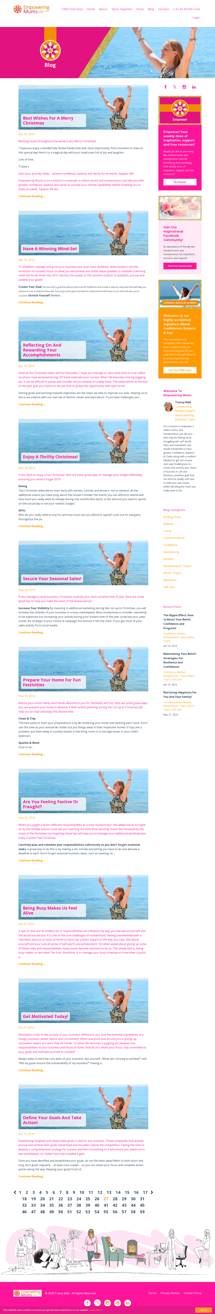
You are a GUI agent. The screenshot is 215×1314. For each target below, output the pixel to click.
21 (51, 1198)
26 (97, 1198)
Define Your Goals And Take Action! (52, 1120)
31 (142, 1198)
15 (127, 1192)
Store (140, 9)
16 (136, 1192)
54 (97, 1211)
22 (60, 1198)
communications (174, 538)
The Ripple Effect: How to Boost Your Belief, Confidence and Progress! (178, 621)
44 (133, 1205)
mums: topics (172, 573)
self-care (169, 587)
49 (51, 1211)
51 (69, 1211)
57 (124, 1211)
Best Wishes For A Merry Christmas (48, 120)
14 (118, 1192)
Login (196, 17)
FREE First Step (72, 9)
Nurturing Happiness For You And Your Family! (180, 695)
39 (87, 1205)
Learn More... (96, 1310)
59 (142, 1211)
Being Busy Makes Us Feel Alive (50, 910)
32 (24, 1205)
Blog (151, 9)
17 (145, 1192)
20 (42, 1198)
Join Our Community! (180, 266)
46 (24, 1211)
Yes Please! (180, 182)
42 (115, 1205)
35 (51, 1205)
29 (124, 1198)
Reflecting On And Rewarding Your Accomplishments (42, 350)
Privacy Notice (170, 1293)
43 (124, 1205)
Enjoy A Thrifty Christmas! (50, 457)
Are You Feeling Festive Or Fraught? (50, 804)
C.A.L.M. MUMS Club (186, 9)
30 (133, 1198)
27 (106, 1198)
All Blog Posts (172, 517)
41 (106, 1205)
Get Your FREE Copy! (179, 370)
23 (69, 1198)
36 (60, 1205)
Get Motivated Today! (45, 1016)
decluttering (171, 552)
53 (87, 1211)
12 (100, 1192)
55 (106, 1211)
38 (78, 1205)
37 (69, 1205)
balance (168, 524)
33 (33, 1205)
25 (87, 1198)
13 (109, 1192)
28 (115, 1198)
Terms (152, 1293)
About (103, 9)
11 (91, 1192)
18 (24, 1198)
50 (60, 1211)
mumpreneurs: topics (177, 566)
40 (97, 1205)
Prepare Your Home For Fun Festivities (52, 682)
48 (42, 1211)
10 (81, 1192)
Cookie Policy (193, 1293)
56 (115, 1211)
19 (33, 1198)
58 (133, 1211)
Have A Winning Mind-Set (50, 248)
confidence (170, 545)
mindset (168, 559)
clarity (167, 531)
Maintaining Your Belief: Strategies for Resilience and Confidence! (179, 660)
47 (33, 1211)
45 (142, 1205)
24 (78, 1198)
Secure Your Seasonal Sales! (52, 578)
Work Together (122, 9)
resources (170, 580)
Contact (163, 9)
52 (78, 1211)
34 (42, 1205)
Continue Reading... (31, 196)
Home (91, 9)
